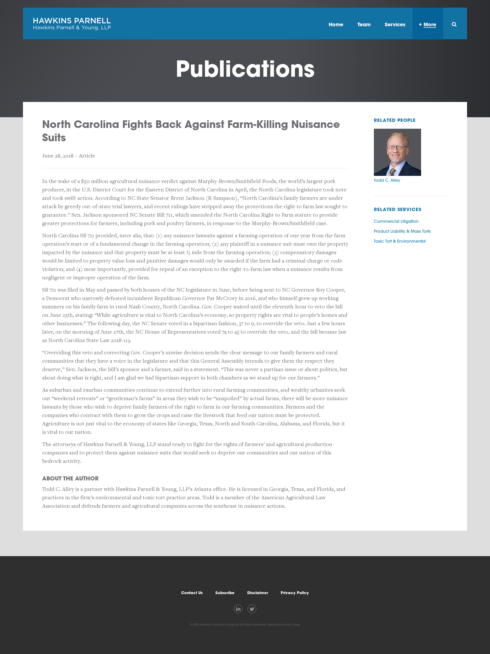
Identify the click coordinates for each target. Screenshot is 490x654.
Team (364, 24)
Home (336, 24)
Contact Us (192, 593)
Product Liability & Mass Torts (402, 231)
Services (395, 24)
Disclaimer (257, 593)
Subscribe (225, 593)
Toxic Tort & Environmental (400, 241)
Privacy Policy (295, 593)
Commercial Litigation (396, 221)
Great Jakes (292, 624)
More (430, 24)
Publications (245, 68)
